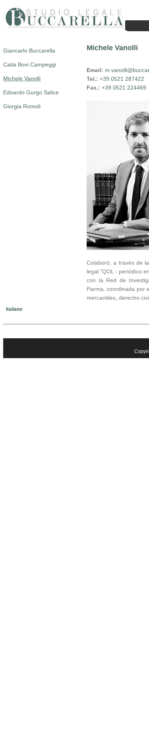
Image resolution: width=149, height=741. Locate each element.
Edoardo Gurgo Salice (31, 92)
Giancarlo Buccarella (29, 50)
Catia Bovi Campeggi (29, 64)
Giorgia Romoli (22, 106)
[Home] (64, 27)
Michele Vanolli (22, 78)
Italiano (14, 309)
